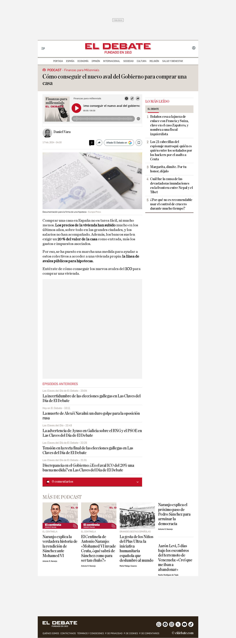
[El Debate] (118, 46)
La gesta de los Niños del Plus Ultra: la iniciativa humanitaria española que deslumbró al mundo (136, 549)
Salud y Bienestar (172, 61)
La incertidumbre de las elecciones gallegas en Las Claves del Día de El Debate (92, 398)
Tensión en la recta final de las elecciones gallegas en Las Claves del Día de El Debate (88, 450)
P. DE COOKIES (131, 633)
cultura (141, 61)
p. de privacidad (113, 633)
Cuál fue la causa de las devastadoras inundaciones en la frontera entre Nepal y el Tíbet (171, 185)
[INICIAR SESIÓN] (194, 48)
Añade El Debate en (116, 142)
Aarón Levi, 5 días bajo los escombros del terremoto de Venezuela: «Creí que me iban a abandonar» (175, 558)
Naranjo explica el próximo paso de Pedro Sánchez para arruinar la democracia (174, 514)
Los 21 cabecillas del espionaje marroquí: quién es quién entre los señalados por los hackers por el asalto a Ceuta (171, 150)
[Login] (194, 48)
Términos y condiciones (90, 633)
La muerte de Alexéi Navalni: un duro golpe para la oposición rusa (91, 415)
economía (83, 61)
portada (58, 61)
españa (70, 61)
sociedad (128, 61)
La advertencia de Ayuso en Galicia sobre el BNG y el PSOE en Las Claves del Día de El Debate (92, 433)
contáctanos (68, 633)
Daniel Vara (61, 132)
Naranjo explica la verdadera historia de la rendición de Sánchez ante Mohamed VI (60, 546)
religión (154, 61)
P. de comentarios (149, 633)
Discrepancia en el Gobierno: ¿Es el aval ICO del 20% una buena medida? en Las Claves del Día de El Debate (88, 467)
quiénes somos (51, 633)
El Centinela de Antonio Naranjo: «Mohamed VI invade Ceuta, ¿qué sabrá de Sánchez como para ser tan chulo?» (98, 549)
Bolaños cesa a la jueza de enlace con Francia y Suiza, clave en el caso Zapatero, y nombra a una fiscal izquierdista (169, 125)
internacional (111, 61)
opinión (96, 61)
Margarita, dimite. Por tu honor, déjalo (168, 169)
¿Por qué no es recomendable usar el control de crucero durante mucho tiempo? (171, 204)
